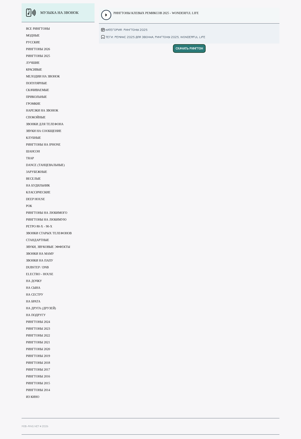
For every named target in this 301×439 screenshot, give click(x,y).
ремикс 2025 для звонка (134, 37)
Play (106, 14)
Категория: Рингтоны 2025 (126, 29)
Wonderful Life (192, 37)
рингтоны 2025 (167, 37)
